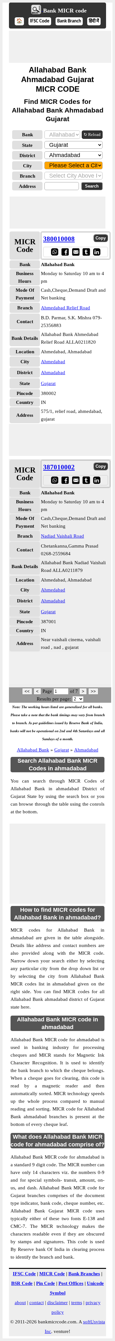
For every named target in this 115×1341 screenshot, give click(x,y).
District (27, 155)
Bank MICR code (65, 10)
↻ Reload (92, 134)
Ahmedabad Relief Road (65, 307)
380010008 (59, 239)
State (27, 145)
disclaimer (57, 1302)
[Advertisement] (60, 47)
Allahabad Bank (33, 749)
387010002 (59, 467)
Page (47, 691)
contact (36, 1302)
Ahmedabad (53, 361)
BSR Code (22, 1283)
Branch (27, 176)
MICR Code (52, 1273)
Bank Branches (84, 1273)
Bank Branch (69, 21)
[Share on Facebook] (65, 252)
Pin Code (45, 1283)
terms (76, 1302)
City (27, 165)
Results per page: (54, 698)
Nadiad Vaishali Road (62, 536)
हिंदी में (94, 21)
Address (27, 186)
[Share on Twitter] (86, 252)
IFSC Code (40, 21)
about (20, 1302)
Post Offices (70, 1283)
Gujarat (48, 383)
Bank (27, 134)
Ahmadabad (53, 372)
